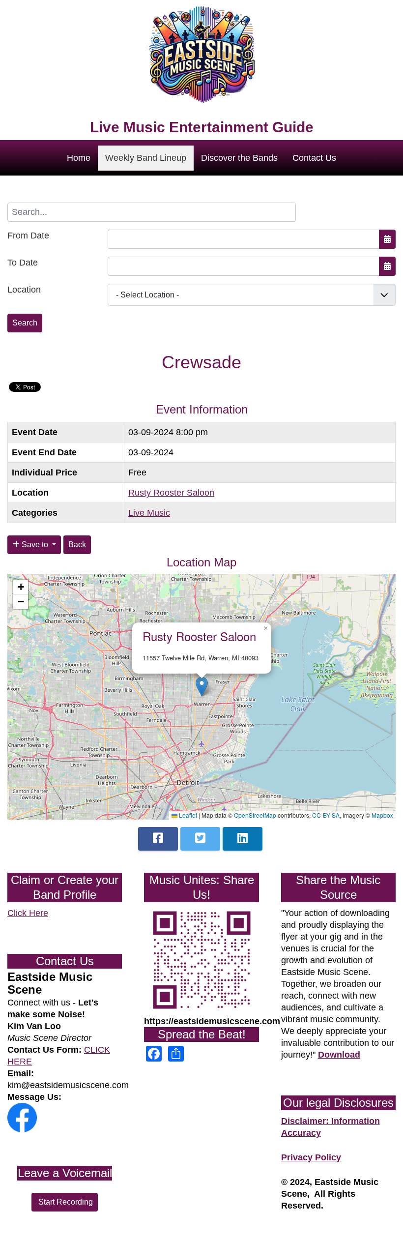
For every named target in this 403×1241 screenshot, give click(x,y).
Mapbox (382, 815)
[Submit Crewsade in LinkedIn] (242, 839)
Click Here (27, 913)
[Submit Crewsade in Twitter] (200, 839)
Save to (35, 544)
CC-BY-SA (326, 815)
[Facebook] (22, 1117)
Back (77, 544)
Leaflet (187, 815)
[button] (202, 687)
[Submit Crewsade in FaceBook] (158, 839)
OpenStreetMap (255, 815)
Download (339, 1055)
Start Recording (64, 1202)
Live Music (149, 513)
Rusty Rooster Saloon (171, 493)
